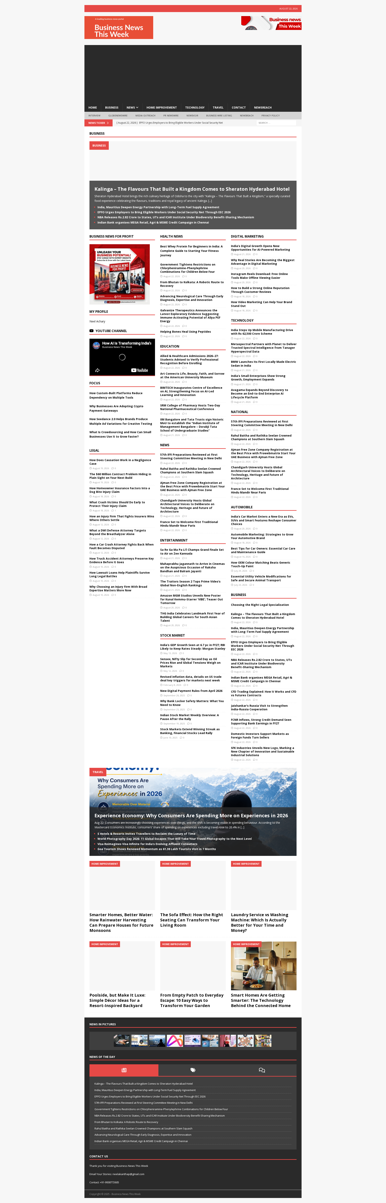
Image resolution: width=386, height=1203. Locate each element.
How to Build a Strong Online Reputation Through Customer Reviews (260, 289)
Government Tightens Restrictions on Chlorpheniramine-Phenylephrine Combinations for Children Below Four (187, 268)
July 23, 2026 (240, 584)
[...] (210, 201)
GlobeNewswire (118, 115)
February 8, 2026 (172, 684)
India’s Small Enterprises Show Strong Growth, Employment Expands (258, 377)
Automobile (242, 507)
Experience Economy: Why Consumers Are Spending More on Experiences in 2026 (191, 815)
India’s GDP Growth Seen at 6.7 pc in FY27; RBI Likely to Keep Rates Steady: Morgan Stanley (192, 646)
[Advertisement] (193, 73)
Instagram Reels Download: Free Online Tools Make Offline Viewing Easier (259, 275)
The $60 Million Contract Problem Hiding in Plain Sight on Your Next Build (120, 476)
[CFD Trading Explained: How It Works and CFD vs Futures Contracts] (122, 1041)
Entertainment (174, 540)
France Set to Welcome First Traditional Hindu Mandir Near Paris (189, 523)
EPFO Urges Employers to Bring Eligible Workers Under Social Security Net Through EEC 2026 (164, 212)
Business (97, 133)
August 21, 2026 (171, 435)
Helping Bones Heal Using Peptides (185, 331)
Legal (94, 450)
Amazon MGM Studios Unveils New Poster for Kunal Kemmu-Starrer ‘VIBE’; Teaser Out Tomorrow (191, 599)
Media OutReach (145, 115)
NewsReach (263, 107)
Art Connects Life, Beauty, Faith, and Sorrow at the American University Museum (192, 375)
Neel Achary (97, 321)
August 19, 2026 (101, 468)
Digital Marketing (247, 236)
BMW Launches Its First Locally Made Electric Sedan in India (263, 363)
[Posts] (123, 1070)
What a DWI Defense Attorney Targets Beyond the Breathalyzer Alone (117, 532)
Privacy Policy (271, 115)
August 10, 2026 (101, 566)
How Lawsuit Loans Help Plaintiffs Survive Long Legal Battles (119, 574)
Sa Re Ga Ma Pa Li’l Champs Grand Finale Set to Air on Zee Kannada (192, 551)
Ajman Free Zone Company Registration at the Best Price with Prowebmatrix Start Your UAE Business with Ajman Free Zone (192, 486)
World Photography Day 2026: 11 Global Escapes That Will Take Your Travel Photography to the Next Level (175, 839)
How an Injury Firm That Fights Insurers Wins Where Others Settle (121, 518)
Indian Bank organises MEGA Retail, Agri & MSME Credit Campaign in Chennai (153, 222)
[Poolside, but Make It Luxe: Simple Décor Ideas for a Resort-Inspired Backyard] (122, 966)
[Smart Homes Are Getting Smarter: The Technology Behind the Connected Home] (264, 966)
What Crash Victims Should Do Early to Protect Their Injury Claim (117, 504)
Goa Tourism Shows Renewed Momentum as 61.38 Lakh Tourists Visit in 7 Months (157, 849)
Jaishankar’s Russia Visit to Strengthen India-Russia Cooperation (259, 707)
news (131, 107)
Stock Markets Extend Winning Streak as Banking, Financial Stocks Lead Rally (190, 731)
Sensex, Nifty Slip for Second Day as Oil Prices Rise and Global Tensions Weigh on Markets (190, 662)
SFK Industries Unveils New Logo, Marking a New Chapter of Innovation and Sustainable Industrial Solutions (262, 751)
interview (94, 115)
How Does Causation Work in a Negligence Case (120, 462)
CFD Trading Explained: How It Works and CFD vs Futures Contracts (263, 693)
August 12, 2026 (101, 524)
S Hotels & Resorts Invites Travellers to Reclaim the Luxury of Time (146, 834)
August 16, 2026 (242, 556)
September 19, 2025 (174, 723)
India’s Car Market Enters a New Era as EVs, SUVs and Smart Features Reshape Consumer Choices (263, 520)
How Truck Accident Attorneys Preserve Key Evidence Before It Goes (121, 560)
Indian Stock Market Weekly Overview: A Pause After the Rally (189, 717)
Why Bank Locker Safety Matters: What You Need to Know (192, 703)
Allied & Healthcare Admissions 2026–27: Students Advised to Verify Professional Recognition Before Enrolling (189, 359)
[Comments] (262, 1070)
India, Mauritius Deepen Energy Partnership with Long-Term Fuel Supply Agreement (158, 207)
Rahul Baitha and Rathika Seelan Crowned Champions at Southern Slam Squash (190, 470)
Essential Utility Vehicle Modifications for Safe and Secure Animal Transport (261, 578)
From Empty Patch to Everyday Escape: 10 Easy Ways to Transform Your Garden (191, 1000)
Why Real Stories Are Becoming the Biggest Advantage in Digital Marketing (263, 262)
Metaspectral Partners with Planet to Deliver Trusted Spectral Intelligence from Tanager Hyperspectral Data (264, 347)
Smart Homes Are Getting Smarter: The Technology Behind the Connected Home (261, 1000)
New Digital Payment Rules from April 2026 (191, 691)
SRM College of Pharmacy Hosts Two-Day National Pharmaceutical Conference (190, 407)
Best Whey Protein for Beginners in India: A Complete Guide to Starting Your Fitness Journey (191, 250)
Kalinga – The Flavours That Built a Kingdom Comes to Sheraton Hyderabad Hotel (192, 189)
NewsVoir (192, 115)
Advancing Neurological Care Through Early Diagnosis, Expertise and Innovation (191, 298)
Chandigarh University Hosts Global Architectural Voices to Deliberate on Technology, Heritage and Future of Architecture (187, 505)
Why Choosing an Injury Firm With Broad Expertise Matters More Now (118, 588)
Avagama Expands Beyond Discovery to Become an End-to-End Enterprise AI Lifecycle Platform (259, 393)
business (111, 107)
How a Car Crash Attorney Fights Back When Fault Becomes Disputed (121, 546)
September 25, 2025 (174, 709)
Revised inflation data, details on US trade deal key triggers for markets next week (191, 678)
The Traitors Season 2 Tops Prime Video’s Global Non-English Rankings (190, 583)
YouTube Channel (111, 331)
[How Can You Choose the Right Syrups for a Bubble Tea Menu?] (228, 1041)
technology (194, 107)
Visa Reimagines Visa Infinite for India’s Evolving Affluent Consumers (147, 844)
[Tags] (192, 1070)
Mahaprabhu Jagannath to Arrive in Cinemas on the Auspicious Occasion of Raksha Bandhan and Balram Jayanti (192, 567)
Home (92, 107)
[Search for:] (276, 122)
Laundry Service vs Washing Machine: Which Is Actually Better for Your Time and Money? (259, 922)
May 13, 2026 (170, 653)
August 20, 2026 (171, 607)
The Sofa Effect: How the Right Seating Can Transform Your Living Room (191, 920)
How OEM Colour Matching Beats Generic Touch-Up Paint (260, 564)
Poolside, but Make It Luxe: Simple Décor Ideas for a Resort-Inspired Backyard (117, 1000)
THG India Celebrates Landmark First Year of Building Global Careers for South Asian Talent (192, 617)
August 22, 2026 (171, 276)
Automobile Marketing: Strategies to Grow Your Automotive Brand (262, 536)
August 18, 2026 (101, 496)
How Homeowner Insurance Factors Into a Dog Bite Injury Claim (119, 490)
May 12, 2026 (170, 670)
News (164, 445)
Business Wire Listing (219, 115)
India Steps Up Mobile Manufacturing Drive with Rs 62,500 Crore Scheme (262, 331)
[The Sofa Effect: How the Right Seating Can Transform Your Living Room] (193, 885)
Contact (239, 107)
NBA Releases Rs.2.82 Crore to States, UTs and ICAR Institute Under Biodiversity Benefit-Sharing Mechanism (176, 217)
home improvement (162, 107)
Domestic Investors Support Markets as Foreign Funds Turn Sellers (260, 735)
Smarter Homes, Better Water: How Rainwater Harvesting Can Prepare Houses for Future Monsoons (121, 922)
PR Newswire (171, 115)
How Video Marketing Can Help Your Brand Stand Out (261, 304)
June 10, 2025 (170, 737)
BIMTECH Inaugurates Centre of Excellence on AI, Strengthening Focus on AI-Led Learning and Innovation (191, 391)
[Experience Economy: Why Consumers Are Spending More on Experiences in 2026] (157, 1041)
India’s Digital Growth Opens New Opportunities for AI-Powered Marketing (260, 247)
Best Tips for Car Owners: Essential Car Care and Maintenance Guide (263, 550)
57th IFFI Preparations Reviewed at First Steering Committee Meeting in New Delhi (191, 456)
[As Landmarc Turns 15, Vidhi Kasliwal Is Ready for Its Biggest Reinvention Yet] (263, 1041)
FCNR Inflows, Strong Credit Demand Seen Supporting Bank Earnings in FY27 (261, 721)
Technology (242, 320)
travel (218, 107)
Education (169, 346)
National (239, 412)
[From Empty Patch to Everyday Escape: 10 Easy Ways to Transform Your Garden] (193, 966)
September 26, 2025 (174, 695)
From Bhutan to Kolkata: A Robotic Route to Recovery (192, 284)
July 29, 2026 (240, 570)
